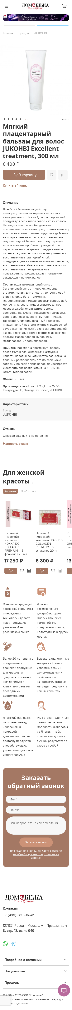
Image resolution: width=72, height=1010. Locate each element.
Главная (8, 33)
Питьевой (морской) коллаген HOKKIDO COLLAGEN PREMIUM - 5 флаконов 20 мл (49, 541)
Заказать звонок (36, 842)
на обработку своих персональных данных (36, 856)
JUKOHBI (40, 33)
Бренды (23, 33)
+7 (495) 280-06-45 (18, 915)
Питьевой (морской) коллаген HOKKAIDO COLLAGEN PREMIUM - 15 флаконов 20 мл (15, 543)
